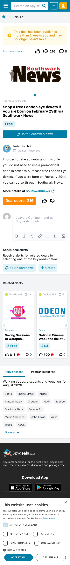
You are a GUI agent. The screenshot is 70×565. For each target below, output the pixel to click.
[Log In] (63, 5)
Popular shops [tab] (14, 371)
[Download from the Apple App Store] (20, 487)
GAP (47, 401)
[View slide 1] (35, 78)
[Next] (65, 325)
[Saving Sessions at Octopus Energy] (18, 324)
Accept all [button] (18, 557)
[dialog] (35, 531)
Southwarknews (13, 51)
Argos (43, 393)
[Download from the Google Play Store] (48, 487)
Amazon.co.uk (13, 401)
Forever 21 (35, 409)
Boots (8, 393)
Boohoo (60, 401)
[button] (35, 550)
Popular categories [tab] (43, 371)
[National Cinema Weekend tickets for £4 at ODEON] (52, 324)
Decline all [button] (51, 557)
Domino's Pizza (14, 409)
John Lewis (38, 416)
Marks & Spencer (15, 416)
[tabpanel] (35, 406)
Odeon (42, 330)
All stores (10, 432)
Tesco (8, 424)
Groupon (33, 401)
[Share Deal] (54, 5)
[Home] (4, 17)
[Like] (37, 51)
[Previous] (4, 325)
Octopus (9, 330)
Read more (49, 518)
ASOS (21, 424)
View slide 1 (35, 95)
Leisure (18, 17)
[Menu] (5, 5)
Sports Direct (26, 393)
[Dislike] (45, 51)
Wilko (54, 416)
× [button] (65, 502)
